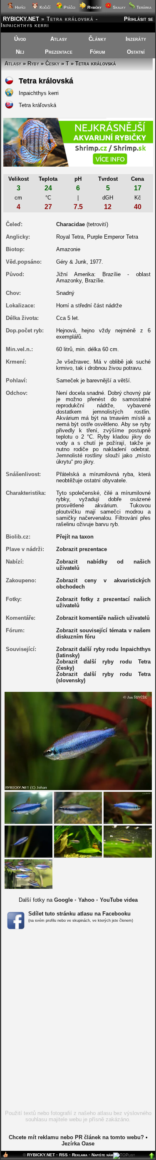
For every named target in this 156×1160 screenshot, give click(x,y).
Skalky (118, 7)
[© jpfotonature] (78, 841)
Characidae (70, 224)
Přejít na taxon (75, 537)
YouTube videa (119, 900)
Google (63, 900)
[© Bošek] (28, 807)
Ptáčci (68, 7)
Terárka (143, 7)
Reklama (79, 1155)
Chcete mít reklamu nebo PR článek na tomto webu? (76, 1137)
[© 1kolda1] (127, 841)
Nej (20, 52)
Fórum (97, 52)
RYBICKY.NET (21, 19)
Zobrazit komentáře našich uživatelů (103, 618)
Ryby (33, 63)
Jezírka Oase (78, 1143)
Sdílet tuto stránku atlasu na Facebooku (79, 914)
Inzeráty (136, 39)
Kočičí (44, 7)
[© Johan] (127, 807)
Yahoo (86, 900)
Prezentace (58, 52)
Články (97, 39)
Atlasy (58, 39)
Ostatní (136, 52)
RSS (63, 1155)
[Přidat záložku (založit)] (5, 1156)
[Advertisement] (78, 1022)
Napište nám (102, 1155)
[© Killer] (28, 874)
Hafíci (19, 7)
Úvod (20, 39)
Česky (52, 63)
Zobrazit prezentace (81, 549)
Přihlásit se (138, 19)
